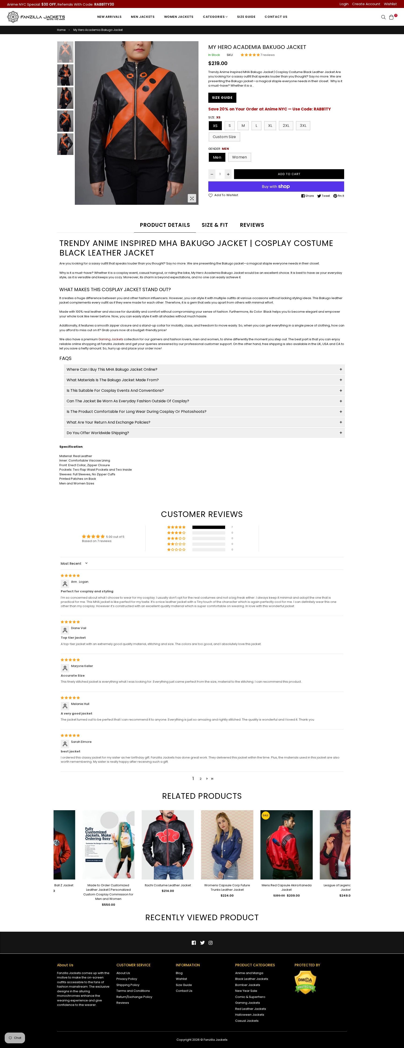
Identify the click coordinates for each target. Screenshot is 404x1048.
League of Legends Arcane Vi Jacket (321, 887)
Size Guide (246, 17)
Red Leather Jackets (250, 1009)
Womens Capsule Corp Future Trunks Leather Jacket (202, 887)
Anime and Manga (249, 973)
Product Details (165, 225)
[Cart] (391, 17)
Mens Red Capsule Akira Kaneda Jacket (261, 887)
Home (61, 30)
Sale (241, 815)
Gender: (218, 149)
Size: (214, 117)
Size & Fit (215, 225)
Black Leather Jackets (251, 979)
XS (215, 125)
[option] (136, 123)
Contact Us (276, 17)
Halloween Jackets (249, 1014)
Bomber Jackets (247, 985)
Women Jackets (179, 17)
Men (217, 157)
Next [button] (192, 123)
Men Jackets (143, 17)
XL (270, 125)
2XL (286, 125)
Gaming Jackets (110, 339)
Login (344, 3)
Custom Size (224, 136)
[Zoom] (192, 198)
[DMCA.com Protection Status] (305, 993)
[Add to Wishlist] (104, 821)
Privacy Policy (126, 979)
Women (239, 157)
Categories (214, 17)
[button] (250, 55)
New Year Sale (246, 991)
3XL (303, 125)
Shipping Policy (127, 985)
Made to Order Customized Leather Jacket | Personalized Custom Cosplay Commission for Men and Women (83, 892)
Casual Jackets (247, 1021)
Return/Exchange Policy (134, 997)
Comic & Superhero (250, 997)
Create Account (366, 3)
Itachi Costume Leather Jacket (143, 885)
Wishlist (390, 3)
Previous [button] (80, 123)
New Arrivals (109, 17)
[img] (70, 575)
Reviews (252, 225)
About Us (123, 973)
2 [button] (201, 779)
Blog (179, 973)
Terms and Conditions (133, 991)
